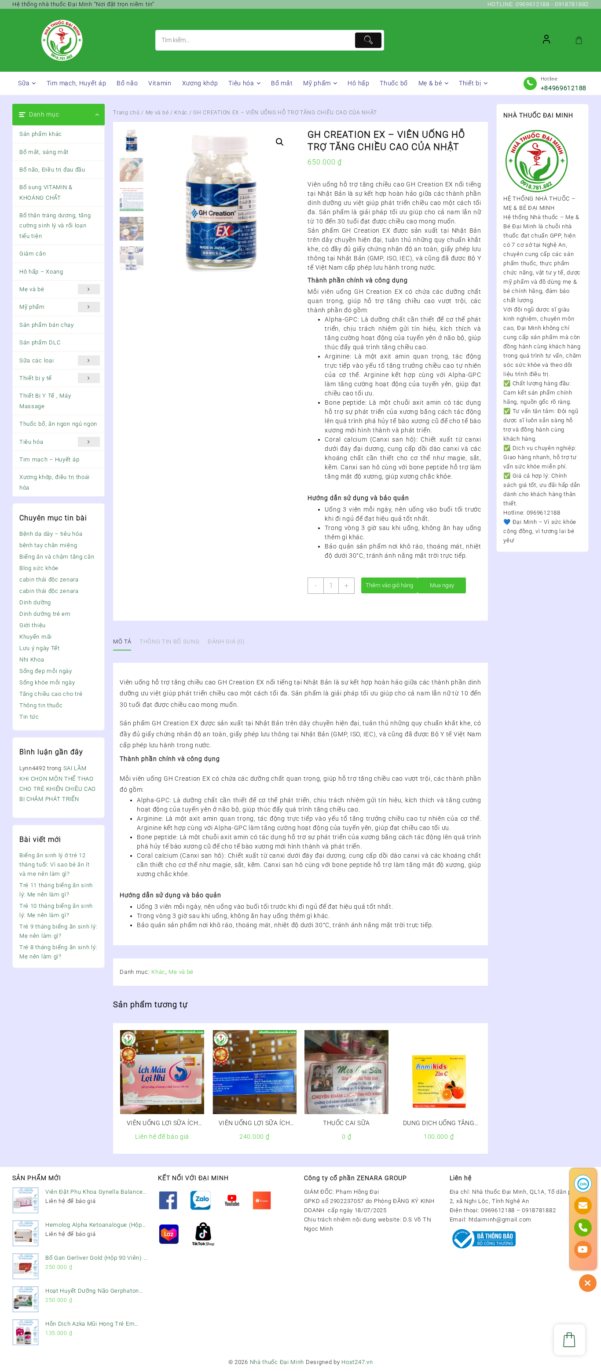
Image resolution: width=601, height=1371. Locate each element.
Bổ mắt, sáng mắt (44, 152)
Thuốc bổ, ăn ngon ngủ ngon (58, 423)
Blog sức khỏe (39, 568)
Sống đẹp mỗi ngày (45, 671)
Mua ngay (442, 585)
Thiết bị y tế (35, 378)
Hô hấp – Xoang (41, 271)
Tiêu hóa (31, 442)
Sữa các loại (36, 360)
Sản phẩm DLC (39, 342)
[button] (280, 142)
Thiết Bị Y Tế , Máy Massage (45, 400)
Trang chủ (126, 113)
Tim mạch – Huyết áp (49, 459)
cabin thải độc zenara (49, 579)
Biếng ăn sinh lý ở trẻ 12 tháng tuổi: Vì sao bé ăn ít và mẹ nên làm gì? (54, 864)
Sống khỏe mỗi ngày (47, 682)
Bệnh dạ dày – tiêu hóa (50, 533)
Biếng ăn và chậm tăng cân (57, 556)
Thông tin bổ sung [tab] (169, 641)
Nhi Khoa (31, 659)
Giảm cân (32, 253)
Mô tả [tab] (122, 641)
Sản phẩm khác (40, 134)
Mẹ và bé (31, 289)
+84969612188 (563, 87)
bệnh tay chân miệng (48, 545)
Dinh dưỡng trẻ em (45, 614)
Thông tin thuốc (41, 705)
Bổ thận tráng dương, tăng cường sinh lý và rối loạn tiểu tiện (55, 225)
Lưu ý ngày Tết (39, 648)
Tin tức (29, 716)
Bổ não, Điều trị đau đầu (52, 169)
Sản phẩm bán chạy (46, 325)
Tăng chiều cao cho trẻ (50, 694)
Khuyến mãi (35, 636)
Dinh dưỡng (35, 602)
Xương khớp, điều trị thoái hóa (54, 482)
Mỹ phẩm (32, 306)
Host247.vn (357, 1362)
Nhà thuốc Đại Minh (277, 1362)
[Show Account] (546, 40)
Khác (180, 113)
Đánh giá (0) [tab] (226, 641)
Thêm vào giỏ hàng (389, 585)
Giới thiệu (32, 625)
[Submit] (368, 40)
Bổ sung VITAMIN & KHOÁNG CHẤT (46, 192)
